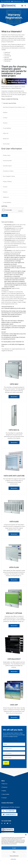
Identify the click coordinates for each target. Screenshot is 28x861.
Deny (14, 852)
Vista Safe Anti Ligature (14, 476)
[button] (26, 834)
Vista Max (14, 384)
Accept (14, 848)
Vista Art (14, 705)
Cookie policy (13, 859)
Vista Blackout (14, 659)
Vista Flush (14, 567)
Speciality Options (14, 613)
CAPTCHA (4, 206)
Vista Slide (14, 522)
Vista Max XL (14, 430)
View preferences (14, 856)
